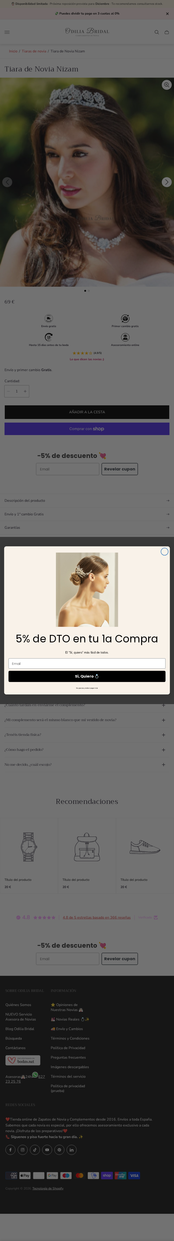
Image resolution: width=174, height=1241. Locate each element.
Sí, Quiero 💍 (87, 676)
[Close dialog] (164, 551)
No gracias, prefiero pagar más (87, 688)
